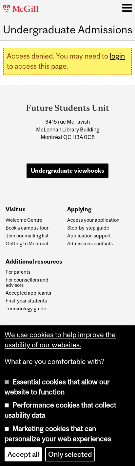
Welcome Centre (24, 220)
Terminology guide (26, 308)
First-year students (26, 300)
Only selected (70, 454)
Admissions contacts (90, 243)
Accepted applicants (28, 293)
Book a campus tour (27, 228)
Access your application (93, 220)
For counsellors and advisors (27, 282)
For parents (18, 272)
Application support (89, 235)
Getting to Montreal (27, 243)
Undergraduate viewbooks (67, 170)
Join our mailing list (27, 235)
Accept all (23, 454)
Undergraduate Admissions (67, 29)
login (117, 56)
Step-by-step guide (88, 228)
